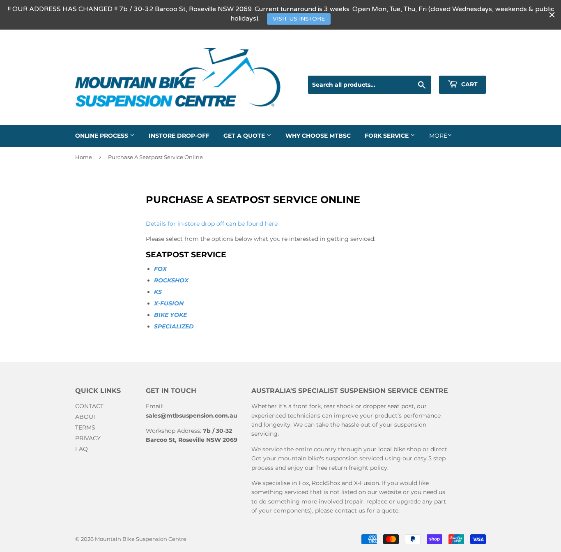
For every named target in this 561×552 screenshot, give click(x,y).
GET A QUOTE (245, 135)
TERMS (85, 427)
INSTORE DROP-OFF (179, 135)
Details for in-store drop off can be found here (212, 223)
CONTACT (89, 406)
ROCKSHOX (171, 280)
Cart (469, 84)
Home (83, 157)
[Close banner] (552, 15)
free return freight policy (351, 467)
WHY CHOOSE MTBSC (318, 135)
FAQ (81, 449)
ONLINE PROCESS (102, 135)
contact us (350, 510)
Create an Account (462, 65)
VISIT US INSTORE (299, 18)
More (438, 135)
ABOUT (86, 416)
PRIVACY (88, 438)
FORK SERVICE (387, 135)
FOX (160, 269)
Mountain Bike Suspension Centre (140, 539)
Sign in (418, 65)
